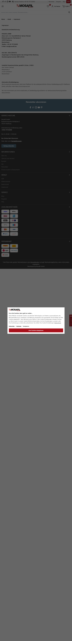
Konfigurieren (26, 326)
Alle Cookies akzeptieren (36, 330)
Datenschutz (57, 323)
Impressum (19, 326)
